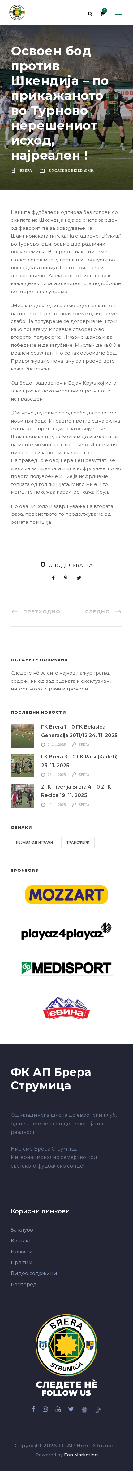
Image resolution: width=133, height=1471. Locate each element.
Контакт (21, 1241)
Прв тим (21, 1262)
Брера (26, 170)
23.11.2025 (57, 774)
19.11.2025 (57, 805)
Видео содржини (34, 1273)
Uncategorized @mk (71, 170)
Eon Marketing (81, 1455)
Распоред (24, 1285)
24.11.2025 (57, 744)
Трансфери (77, 842)
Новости (22, 1252)
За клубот (23, 1230)
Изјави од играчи (34, 842)
